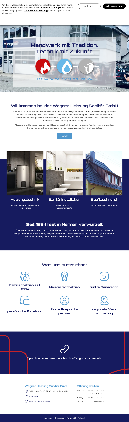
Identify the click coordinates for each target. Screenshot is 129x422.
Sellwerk (81, 418)
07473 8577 (34, 396)
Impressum (48, 418)
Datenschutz (60, 418)
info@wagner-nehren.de (39, 401)
